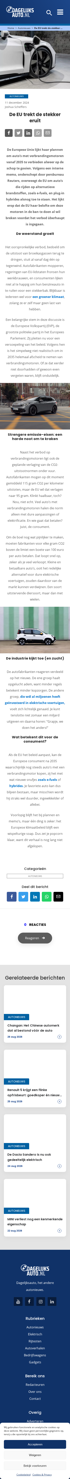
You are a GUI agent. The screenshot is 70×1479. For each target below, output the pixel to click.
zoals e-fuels (47, 780)
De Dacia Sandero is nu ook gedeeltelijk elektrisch (29, 1157)
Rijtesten (35, 1341)
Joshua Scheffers (16, 107)
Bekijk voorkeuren (35, 1465)
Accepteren (35, 1444)
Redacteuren (35, 1385)
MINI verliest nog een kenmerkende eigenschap (35, 1221)
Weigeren (35, 1455)
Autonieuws (24, 28)
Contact (35, 1399)
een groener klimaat (48, 297)
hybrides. (16, 786)
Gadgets (35, 1362)
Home (11, 28)
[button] (49, 13)
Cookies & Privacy (42, 1474)
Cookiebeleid (24, 1474)
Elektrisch (35, 1334)
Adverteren (35, 1421)
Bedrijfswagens (35, 1355)
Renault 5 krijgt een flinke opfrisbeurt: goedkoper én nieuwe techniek (34, 1093)
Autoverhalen (35, 1348)
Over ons (35, 1392)
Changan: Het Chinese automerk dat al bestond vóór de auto (33, 1028)
